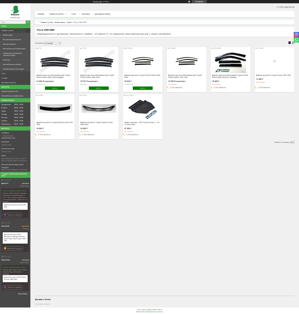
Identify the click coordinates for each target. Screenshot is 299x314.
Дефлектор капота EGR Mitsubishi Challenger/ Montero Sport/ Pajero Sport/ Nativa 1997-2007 (15, 238)
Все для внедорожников (12, 39)
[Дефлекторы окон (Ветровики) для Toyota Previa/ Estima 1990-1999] (186, 61)
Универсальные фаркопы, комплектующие (12, 54)
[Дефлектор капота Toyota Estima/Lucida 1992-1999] (55, 108)
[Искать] (28, 22)
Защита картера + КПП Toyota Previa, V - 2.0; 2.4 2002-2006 (142, 123)
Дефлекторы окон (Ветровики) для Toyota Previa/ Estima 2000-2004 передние (53, 76)
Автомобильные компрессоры (14, 49)
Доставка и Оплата (8, 82)
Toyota (69, 22)
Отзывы (4, 78)
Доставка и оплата (43, 304)
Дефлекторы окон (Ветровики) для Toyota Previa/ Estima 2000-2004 (97, 76)
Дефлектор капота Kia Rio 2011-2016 (15, 206)
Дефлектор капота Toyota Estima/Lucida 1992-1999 (54, 123)
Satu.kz (159, 310)
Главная (40, 14)
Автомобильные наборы (12, 64)
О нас (3, 73)
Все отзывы (22, 293)
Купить (55, 88)
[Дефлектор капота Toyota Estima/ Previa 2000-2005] (98, 108)
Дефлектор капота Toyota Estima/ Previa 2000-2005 (96, 123)
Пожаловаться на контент (154, 312)
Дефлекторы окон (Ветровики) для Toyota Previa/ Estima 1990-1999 (185, 76)
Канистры (6, 60)
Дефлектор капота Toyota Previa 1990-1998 (273, 75)
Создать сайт (97, 1)
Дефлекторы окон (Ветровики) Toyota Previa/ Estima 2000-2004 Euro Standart (230, 76)
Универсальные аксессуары (13, 69)
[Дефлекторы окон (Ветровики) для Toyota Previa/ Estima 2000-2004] (98, 61)
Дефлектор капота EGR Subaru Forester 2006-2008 (15, 278)
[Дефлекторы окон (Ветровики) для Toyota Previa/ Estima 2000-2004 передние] (55, 61)
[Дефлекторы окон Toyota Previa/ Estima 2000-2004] (142, 61)
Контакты (86, 14)
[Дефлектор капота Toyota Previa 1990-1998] (274, 61)
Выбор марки (8, 35)
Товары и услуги (7, 30)
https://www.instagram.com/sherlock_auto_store (15, 170)
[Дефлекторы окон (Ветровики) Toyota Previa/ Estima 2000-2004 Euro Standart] (230, 61)
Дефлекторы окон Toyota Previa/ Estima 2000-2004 (142, 76)
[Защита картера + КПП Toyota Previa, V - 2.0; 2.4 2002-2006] (142, 108)
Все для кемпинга (9, 44)
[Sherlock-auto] (15, 11)
